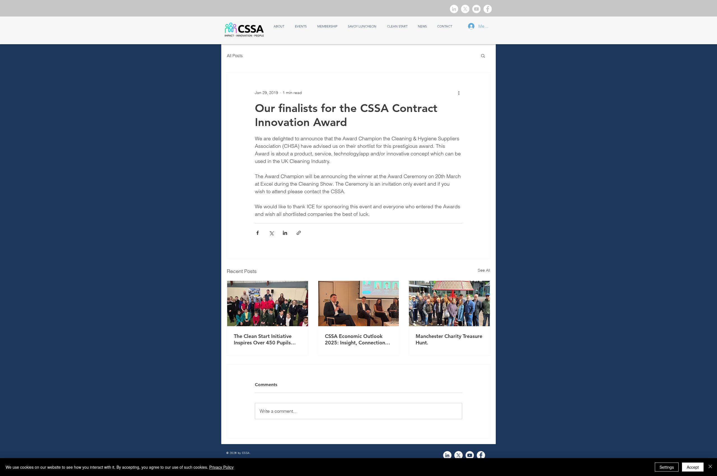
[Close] (710, 467)
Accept (693, 467)
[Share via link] (298, 232)
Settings (667, 467)
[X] (465, 9)
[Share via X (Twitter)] (271, 232)
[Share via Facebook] (257, 232)
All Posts (235, 55)
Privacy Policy (221, 467)
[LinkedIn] (454, 9)
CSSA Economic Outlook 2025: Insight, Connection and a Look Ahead (355, 339)
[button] (483, 55)
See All (484, 270)
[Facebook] (487, 9)
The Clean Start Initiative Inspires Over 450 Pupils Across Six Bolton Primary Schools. (264, 339)
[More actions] (458, 92)
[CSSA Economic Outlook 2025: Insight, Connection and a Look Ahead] (358, 303)
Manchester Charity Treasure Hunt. (449, 339)
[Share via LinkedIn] (285, 232)
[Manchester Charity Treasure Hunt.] (449, 303)
